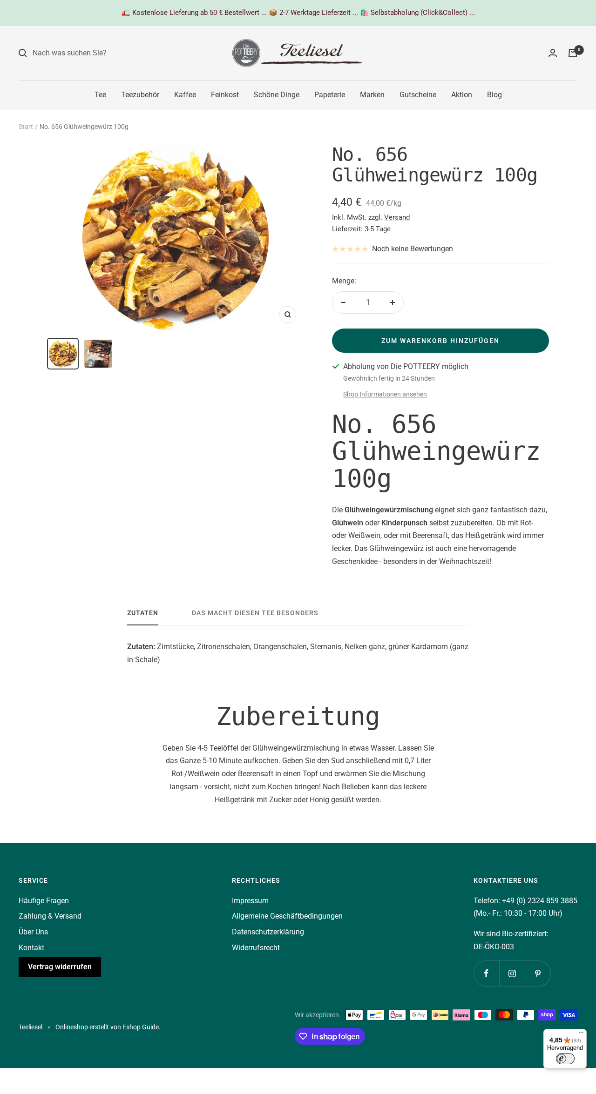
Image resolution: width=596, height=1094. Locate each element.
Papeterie (329, 94)
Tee (100, 94)
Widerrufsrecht (256, 947)
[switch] (565, 1058)
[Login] (553, 53)
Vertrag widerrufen (60, 966)
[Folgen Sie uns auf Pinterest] (537, 973)
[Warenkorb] (572, 53)
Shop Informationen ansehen (385, 394)
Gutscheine (418, 94)
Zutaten (142, 613)
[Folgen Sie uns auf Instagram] (512, 973)
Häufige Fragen (44, 900)
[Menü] (581, 1034)
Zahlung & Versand (50, 916)
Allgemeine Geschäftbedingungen (287, 916)
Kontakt (31, 947)
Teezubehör (140, 94)
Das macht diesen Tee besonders (255, 613)
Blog (494, 94)
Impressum (250, 900)
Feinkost (225, 94)
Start (26, 126)
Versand (397, 217)
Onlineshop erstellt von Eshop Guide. (108, 1027)
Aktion (461, 94)
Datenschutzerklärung (268, 931)
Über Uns (33, 931)
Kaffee (185, 94)
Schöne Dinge (276, 94)
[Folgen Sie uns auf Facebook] (486, 973)
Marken (372, 94)
